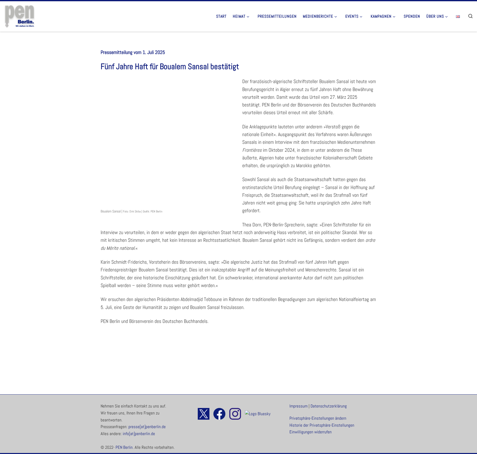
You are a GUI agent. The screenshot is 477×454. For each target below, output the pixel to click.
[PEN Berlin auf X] (203, 413)
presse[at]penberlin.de (147, 426)
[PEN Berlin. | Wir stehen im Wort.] (19, 15)
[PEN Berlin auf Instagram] (233, 413)
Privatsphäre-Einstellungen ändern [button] (317, 418)
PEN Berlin (124, 447)
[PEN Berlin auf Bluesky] (256, 413)
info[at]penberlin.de (139, 433)
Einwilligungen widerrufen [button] (310, 432)
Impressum (298, 406)
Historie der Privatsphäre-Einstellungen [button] (321, 425)
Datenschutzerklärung (329, 406)
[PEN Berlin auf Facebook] (217, 413)
